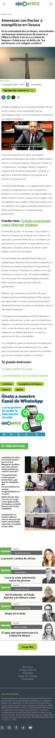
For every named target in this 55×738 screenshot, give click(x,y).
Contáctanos (27, 678)
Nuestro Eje (6, 14)
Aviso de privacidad (9, 694)
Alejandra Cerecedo (23, 553)
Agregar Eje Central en (17, 90)
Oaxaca (6, 389)
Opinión (16, 549)
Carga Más (27, 646)
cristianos (7, 384)
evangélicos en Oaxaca (30, 384)
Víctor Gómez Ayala (22, 608)
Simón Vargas (20, 572)
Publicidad (27, 672)
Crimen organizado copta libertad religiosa (25, 223)
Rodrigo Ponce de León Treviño (22, 590)
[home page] (27, 4)
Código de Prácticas (27, 676)
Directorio (27, 666)
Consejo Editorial (27, 669)
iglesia (19, 389)
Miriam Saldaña (21, 627)
